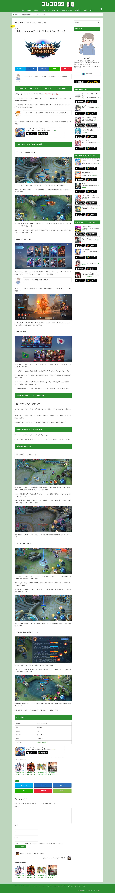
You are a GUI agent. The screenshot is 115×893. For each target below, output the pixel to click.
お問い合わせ (78, 10)
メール (17, 831)
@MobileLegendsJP (42, 742)
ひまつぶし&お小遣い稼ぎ (66, 10)
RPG (23, 10)
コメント (17, 806)
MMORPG (29, 10)
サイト (16, 837)
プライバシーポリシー (88, 10)
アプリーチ (54, 130)
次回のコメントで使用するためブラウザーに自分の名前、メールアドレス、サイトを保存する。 (39, 843)
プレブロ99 (88, 890)
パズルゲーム (55, 10)
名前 (16, 825)
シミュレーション (45, 10)
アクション (36, 10)
